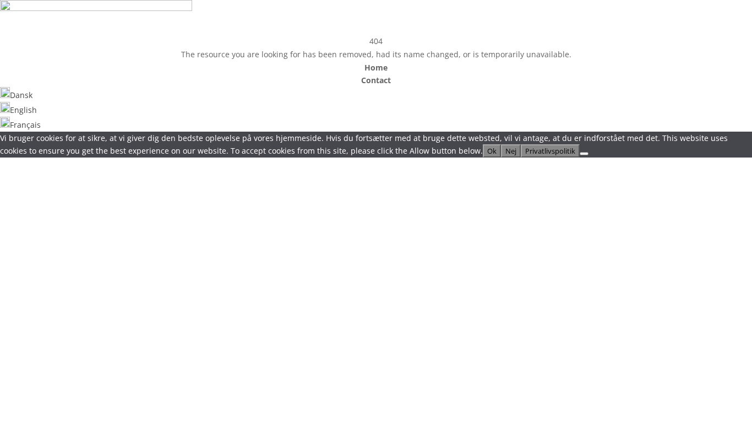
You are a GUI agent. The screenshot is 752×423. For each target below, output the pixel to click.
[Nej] (584, 153)
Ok (492, 151)
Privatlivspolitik (550, 151)
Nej (510, 151)
